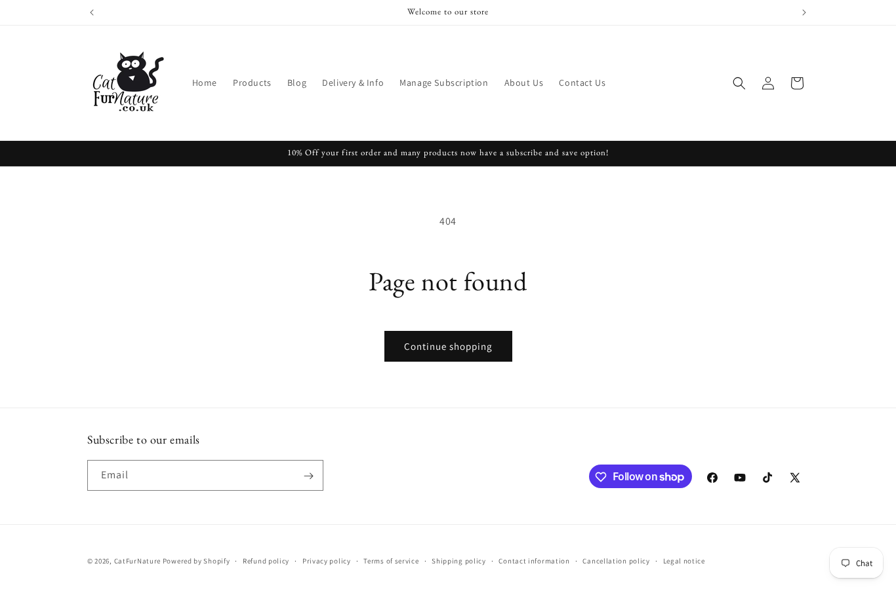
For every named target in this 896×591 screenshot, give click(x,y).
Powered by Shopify (196, 560)
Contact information (534, 560)
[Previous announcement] (91, 12)
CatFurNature (137, 560)
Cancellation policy (615, 560)
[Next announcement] (804, 12)
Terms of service (390, 560)
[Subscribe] (308, 476)
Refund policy (266, 560)
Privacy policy (326, 560)
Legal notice (684, 560)
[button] (739, 83)
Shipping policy (459, 560)
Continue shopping (448, 346)
